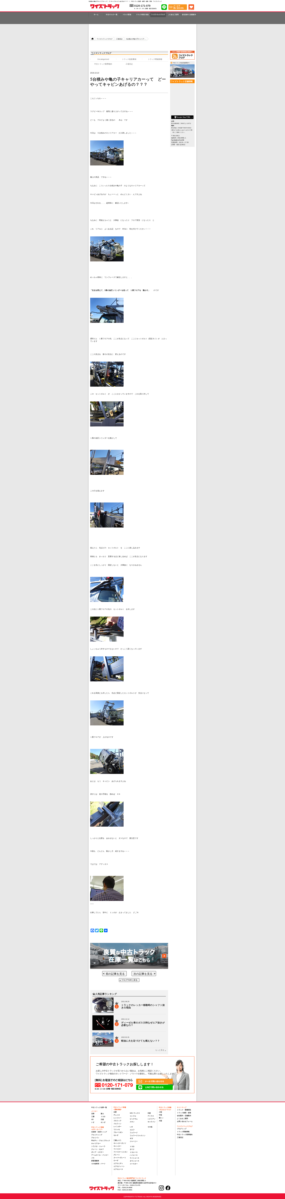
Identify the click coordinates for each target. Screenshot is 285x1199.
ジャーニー (134, 1141)
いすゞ (93, 1122)
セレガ (116, 1135)
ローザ (116, 1160)
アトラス (151, 1116)
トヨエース (134, 1152)
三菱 (92, 1116)
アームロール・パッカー (99, 1155)
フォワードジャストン (137, 1135)
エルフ (132, 1130)
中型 (160, 1115)
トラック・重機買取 (184, 1110)
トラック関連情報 (183, 1132)
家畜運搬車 (95, 1161)
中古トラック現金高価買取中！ (181, 62)
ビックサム (134, 1119)
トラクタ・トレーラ (98, 1146)
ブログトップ (181, 1129)
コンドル (133, 1116)
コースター (134, 1164)
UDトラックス (135, 1113)
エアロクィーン (119, 1166)
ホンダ (103, 1122)
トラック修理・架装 (184, 1113)
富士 (102, 1113)
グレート (117, 1155)
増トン (161, 1118)
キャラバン (151, 1122)
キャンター (117, 1146)
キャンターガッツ (120, 1143)
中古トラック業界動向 (185, 1134)
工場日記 (180, 1137)
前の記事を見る (115, 973)
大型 (160, 1121)
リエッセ (117, 1129)
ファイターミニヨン (121, 1152)
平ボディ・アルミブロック (100, 1140)
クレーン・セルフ (97, 1149)
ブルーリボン (118, 1132)
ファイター (117, 1149)
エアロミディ (118, 1163)
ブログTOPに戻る (129, 980)
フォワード (134, 1133)
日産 (102, 1119)
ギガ (131, 1138)
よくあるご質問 (182, 1118)
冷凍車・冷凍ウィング (99, 1132)
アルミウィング (96, 1135)
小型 (160, 1112)
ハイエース (134, 1155)
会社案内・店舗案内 (184, 1115)
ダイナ (132, 1149)
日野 (92, 1113)
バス (92, 1158)
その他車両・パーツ (98, 1164)
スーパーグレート (120, 1158)
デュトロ (117, 1115)
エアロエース (118, 1169)
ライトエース (134, 1158)
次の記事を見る (143, 973)
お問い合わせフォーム (185, 1121)
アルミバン (95, 1138)
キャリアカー (96, 1143)
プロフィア (117, 1121)
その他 (150, 1127)
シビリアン (151, 1119)
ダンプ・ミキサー (97, 1152)
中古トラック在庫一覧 (99, 1107)
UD (92, 1119)
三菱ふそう (117, 1140)
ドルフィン (117, 1124)
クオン (132, 1122)
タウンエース (134, 1161)
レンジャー (117, 1118)
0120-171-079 (142, 5)
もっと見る (159, 1050)
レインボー (117, 1126)
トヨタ (103, 1116)
